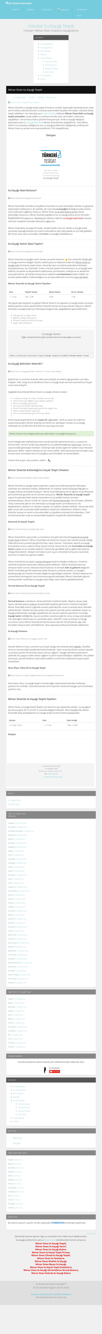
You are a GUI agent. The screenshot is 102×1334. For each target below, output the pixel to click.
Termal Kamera (51, 65)
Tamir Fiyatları (45, 51)
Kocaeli (16, 1143)
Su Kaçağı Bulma (46, 44)
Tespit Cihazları (46, 58)
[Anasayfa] (10, 97)
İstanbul (17, 1137)
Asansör (16, 9)
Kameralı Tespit (51, 61)
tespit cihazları (49, 113)
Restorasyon (46, 9)
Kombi (78, 15)
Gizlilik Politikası (62, 1294)
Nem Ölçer (49, 72)
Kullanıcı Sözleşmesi (41, 1294)
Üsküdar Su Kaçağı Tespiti (51, 26)
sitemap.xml (91, 1233)
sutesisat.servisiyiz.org (52, 777)
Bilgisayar (30, 9)
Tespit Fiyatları (45, 75)
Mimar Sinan (49, 1239)
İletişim (43, 79)
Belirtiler (43, 54)
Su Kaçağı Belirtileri (34, 122)
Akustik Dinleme (51, 68)
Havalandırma (81, 9)
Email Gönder (52, 774)
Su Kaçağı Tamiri (46, 47)
